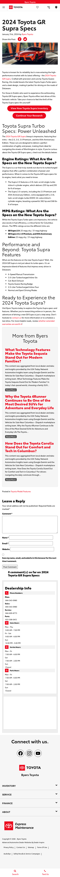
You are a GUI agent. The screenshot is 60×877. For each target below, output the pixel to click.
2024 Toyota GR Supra (16, 136)
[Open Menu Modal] (3, 7)
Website (6, 549)
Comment (7, 513)
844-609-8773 (11, 613)
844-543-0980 (11, 600)
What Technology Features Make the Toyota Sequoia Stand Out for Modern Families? (27, 355)
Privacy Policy (9, 847)
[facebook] (20, 753)
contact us (16, 317)
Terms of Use (42, 847)
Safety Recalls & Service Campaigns (27, 853)
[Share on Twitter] (25, 39)
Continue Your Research (29, 115)
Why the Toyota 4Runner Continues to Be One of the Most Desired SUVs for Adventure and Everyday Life (29, 402)
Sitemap (31, 847)
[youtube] (38, 753)
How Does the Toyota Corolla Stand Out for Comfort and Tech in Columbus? (29, 447)
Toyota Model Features (21, 491)
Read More (11, 390)
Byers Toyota (27, 34)
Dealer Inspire (39, 842)
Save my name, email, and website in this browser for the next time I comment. (29, 559)
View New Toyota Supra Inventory (29, 108)
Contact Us (20, 847)
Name (5, 537)
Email (5, 543)
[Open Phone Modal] (49, 7)
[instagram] (29, 753)
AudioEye (7, 853)
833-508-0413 (11, 619)
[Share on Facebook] (19, 39)
